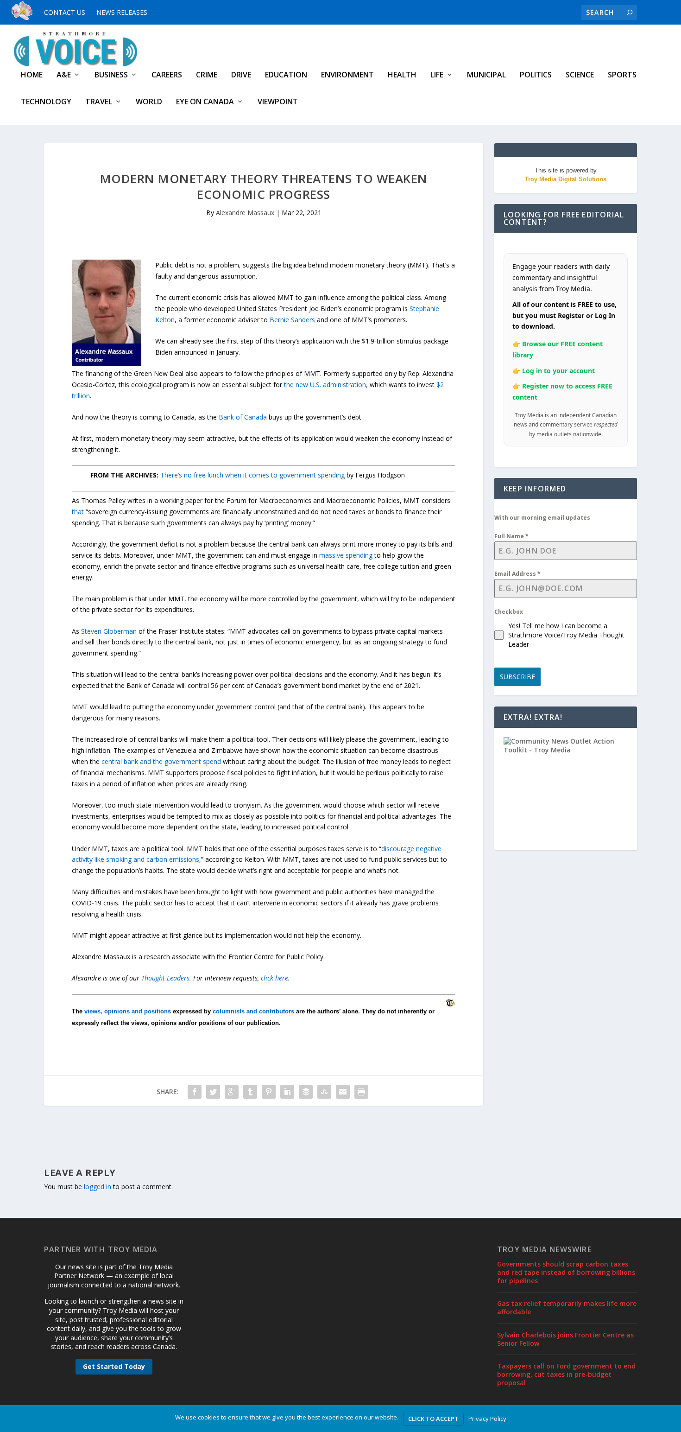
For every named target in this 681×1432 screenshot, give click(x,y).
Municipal (486, 75)
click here (274, 978)
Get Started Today (114, 1366)
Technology (46, 102)
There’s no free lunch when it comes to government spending (252, 475)
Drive (241, 75)
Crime (206, 75)
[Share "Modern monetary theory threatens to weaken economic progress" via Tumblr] (250, 1091)
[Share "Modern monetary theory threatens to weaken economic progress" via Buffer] (305, 1091)
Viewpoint (278, 102)
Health (402, 75)
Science (580, 75)
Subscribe (517, 676)
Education (286, 75)
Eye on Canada (205, 102)
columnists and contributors (253, 1011)
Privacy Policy (487, 1418)
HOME (32, 75)
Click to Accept (433, 1418)
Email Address (517, 574)
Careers (166, 75)
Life (436, 75)
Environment (347, 75)
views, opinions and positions (127, 1011)
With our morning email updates (542, 518)
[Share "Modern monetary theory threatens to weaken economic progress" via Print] (361, 1091)
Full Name (511, 536)
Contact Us (64, 12)
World (149, 102)
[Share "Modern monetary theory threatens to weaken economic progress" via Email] (343, 1091)
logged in (97, 1186)
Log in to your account (558, 370)
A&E (64, 75)
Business (111, 75)
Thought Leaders (165, 978)
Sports (622, 75)
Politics (536, 75)
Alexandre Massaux (245, 212)
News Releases (121, 12)
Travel (98, 102)
